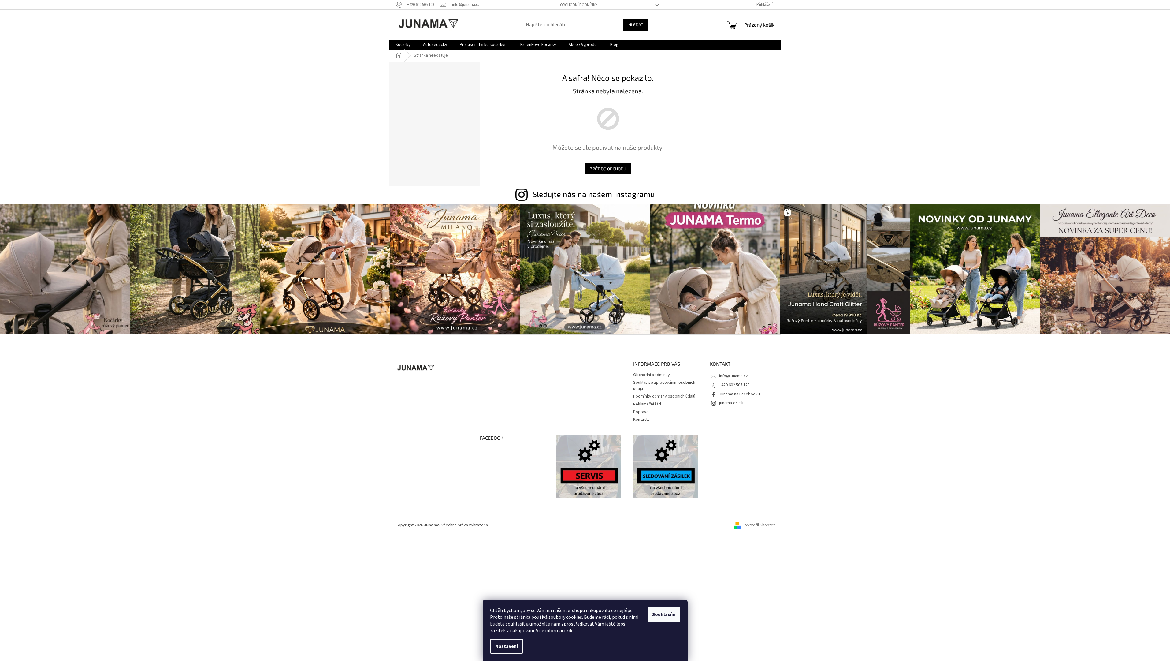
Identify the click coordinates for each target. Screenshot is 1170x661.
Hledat (635, 24)
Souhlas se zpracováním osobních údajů (664, 385)
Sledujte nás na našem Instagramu (594, 194)
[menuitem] (403, 45)
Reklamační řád (647, 404)
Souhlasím (664, 614)
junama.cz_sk (731, 403)
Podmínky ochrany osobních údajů (664, 396)
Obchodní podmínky (578, 5)
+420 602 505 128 (734, 385)
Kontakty (641, 419)
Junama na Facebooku (739, 394)
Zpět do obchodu (608, 168)
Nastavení (506, 646)
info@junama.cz (733, 376)
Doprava (640, 412)
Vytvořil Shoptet (760, 525)
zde (570, 630)
